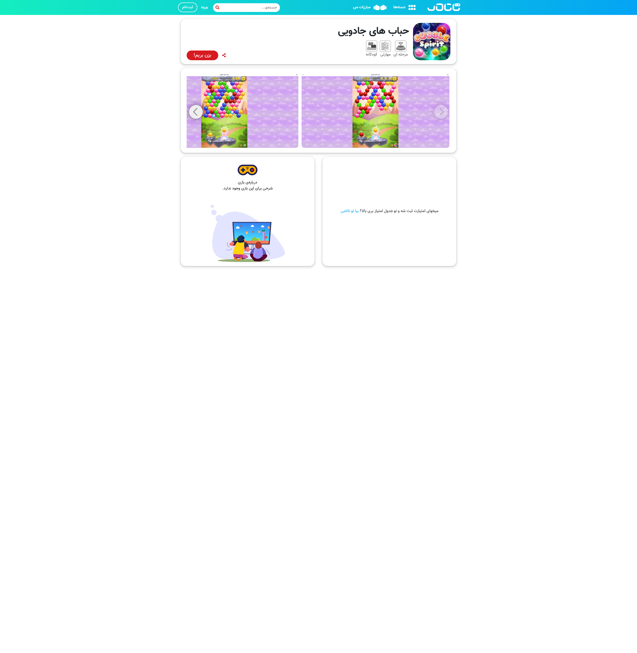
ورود (204, 7)
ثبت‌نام (187, 7)
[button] (196, 112)
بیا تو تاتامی (350, 211)
